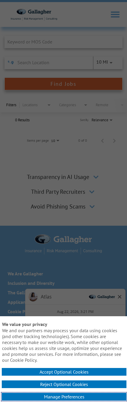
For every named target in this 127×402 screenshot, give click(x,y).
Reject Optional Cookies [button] (64, 384)
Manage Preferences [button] (64, 397)
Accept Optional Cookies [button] (64, 372)
